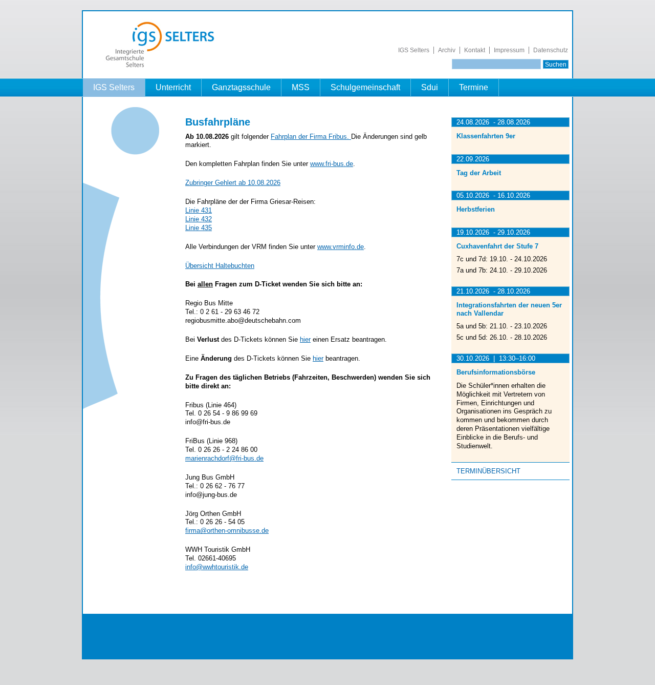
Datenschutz (550, 50)
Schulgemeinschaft (365, 87)
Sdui (429, 87)
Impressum (509, 50)
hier (305, 339)
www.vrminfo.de (340, 247)
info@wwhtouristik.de (216, 567)
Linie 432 (198, 219)
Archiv (446, 50)
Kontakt (474, 50)
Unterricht (173, 87)
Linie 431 (198, 210)
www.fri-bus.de (331, 164)
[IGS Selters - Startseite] (165, 67)
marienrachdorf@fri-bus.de (224, 458)
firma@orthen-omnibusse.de (227, 530)
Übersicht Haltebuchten (219, 265)
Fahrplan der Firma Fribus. (311, 136)
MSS (301, 87)
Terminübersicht (488, 471)
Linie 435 (198, 228)
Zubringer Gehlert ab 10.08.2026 (232, 182)
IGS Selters (413, 50)
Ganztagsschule (241, 87)
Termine (473, 87)
